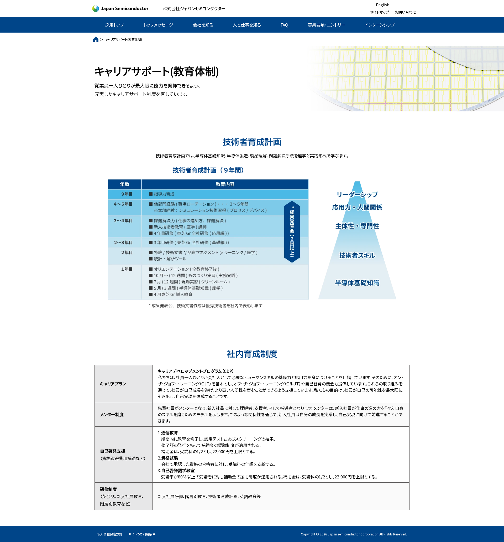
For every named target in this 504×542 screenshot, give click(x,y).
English (382, 4)
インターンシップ (380, 25)
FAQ (284, 25)
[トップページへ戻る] (95, 39)
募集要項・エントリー (326, 25)
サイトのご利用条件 (142, 534)
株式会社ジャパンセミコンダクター (194, 8)
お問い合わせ (405, 12)
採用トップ (114, 25)
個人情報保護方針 (109, 534)
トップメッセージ (158, 25)
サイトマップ (379, 12)
